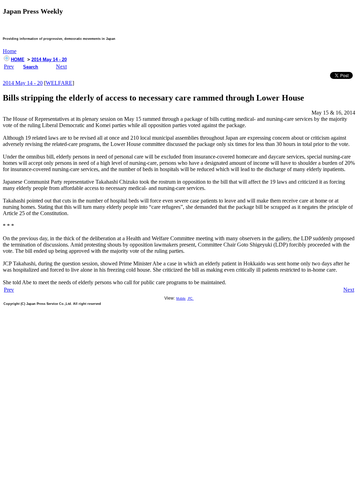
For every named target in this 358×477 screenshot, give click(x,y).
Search (30, 66)
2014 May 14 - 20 (49, 59)
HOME (17, 59)
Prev (9, 66)
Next (61, 66)
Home (9, 51)
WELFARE (59, 83)
